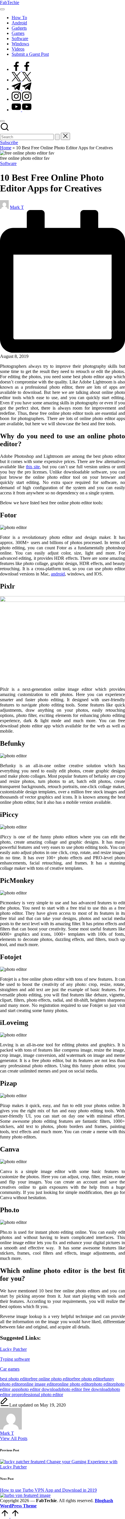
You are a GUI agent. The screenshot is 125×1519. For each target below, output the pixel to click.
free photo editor (88, 1378)
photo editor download (39, 1389)
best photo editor (15, 1378)
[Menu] (2, 9)
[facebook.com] (21, 69)
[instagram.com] (21, 99)
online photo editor (74, 1384)
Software (8, 163)
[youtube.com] (21, 109)
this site (33, 466)
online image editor (39, 1384)
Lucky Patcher (13, 1349)
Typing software (15, 1359)
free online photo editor (52, 1378)
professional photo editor (40, 1394)
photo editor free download (85, 1389)
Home (5, 147)
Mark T (7, 1433)
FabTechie (9, 2)
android (58, 573)
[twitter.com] (21, 79)
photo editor (103, 1384)
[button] (57, 137)
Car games (9, 1368)
